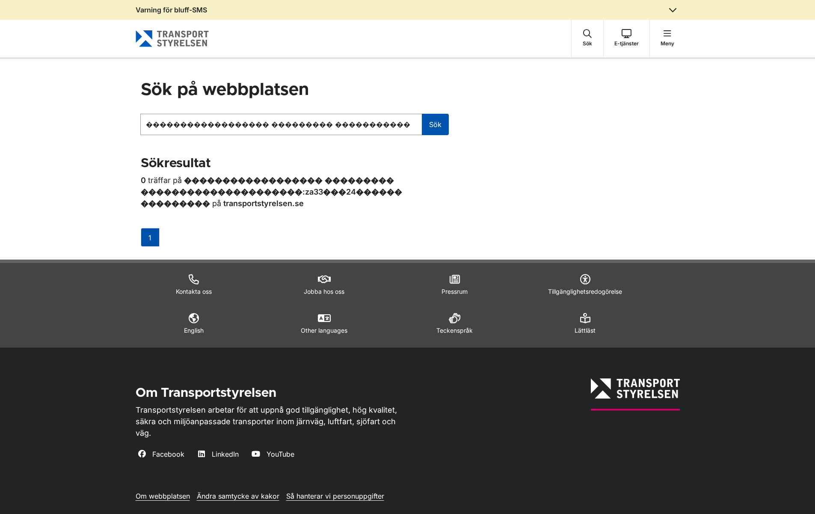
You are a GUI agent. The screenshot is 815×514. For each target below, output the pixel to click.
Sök (435, 124)
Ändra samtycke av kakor (238, 496)
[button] (587, 38)
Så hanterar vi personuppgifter (335, 496)
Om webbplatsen (163, 496)
